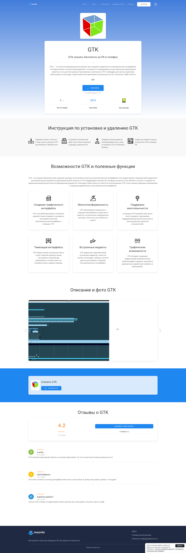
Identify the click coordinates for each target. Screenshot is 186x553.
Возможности (118, 4)
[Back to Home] (32, 4)
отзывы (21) (124, 431)
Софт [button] (84, 4)
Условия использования (141, 535)
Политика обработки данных (164, 549)
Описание (105, 4)
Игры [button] (94, 4)
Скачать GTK (53, 388)
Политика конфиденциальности (145, 539)
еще (93, 79)
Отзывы (131, 4)
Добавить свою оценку (124, 426)
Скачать (143, 4)
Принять (180, 546)
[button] (156, 4)
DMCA (134, 531)
